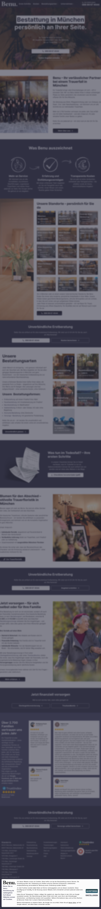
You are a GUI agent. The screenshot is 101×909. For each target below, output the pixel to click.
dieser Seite (72, 902)
